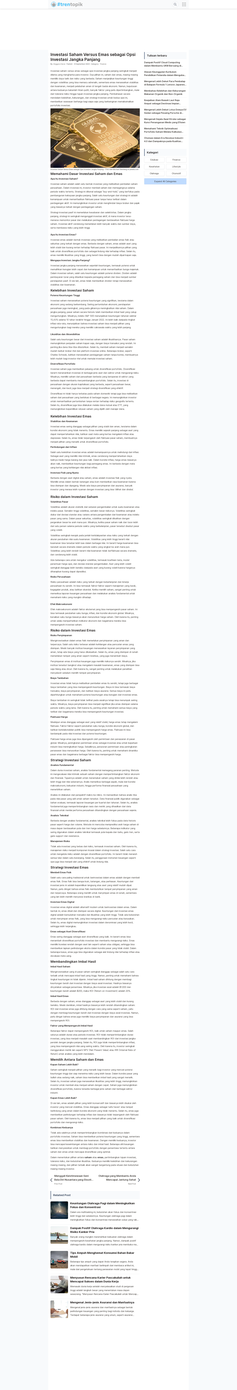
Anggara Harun (59, 64)
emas (100, 1157)
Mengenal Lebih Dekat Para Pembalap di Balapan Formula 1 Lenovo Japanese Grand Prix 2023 (165, 83)
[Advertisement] (118, 29)
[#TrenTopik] (66, 4)
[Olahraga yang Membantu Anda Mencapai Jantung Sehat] (138, 1180)
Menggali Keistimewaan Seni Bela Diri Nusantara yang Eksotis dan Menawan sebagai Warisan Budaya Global (73, 1178)
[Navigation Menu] (184, 4)
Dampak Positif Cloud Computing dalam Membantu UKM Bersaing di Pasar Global (162, 64)
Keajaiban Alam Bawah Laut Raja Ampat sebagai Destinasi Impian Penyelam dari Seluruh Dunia (162, 102)
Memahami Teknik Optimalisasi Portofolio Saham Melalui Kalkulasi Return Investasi (163, 130)
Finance (103, 64)
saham (88, 1157)
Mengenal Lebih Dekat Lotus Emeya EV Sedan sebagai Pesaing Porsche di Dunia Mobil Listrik (165, 111)
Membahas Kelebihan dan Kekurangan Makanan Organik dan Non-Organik (165, 92)
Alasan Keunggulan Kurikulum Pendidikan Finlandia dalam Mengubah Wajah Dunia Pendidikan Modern (165, 73)
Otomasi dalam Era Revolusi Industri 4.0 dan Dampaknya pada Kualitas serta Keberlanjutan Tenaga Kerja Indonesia (163, 140)
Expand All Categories (165, 181)
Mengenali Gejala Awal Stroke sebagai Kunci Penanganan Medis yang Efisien (165, 121)
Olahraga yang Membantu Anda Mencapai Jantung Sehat (117, 1177)
